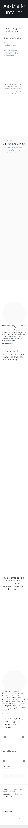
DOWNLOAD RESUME (7, 811)
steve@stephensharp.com (9, 805)
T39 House (6, 766)
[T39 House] (14, 759)
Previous (7, 776)
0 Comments (13, 768)
